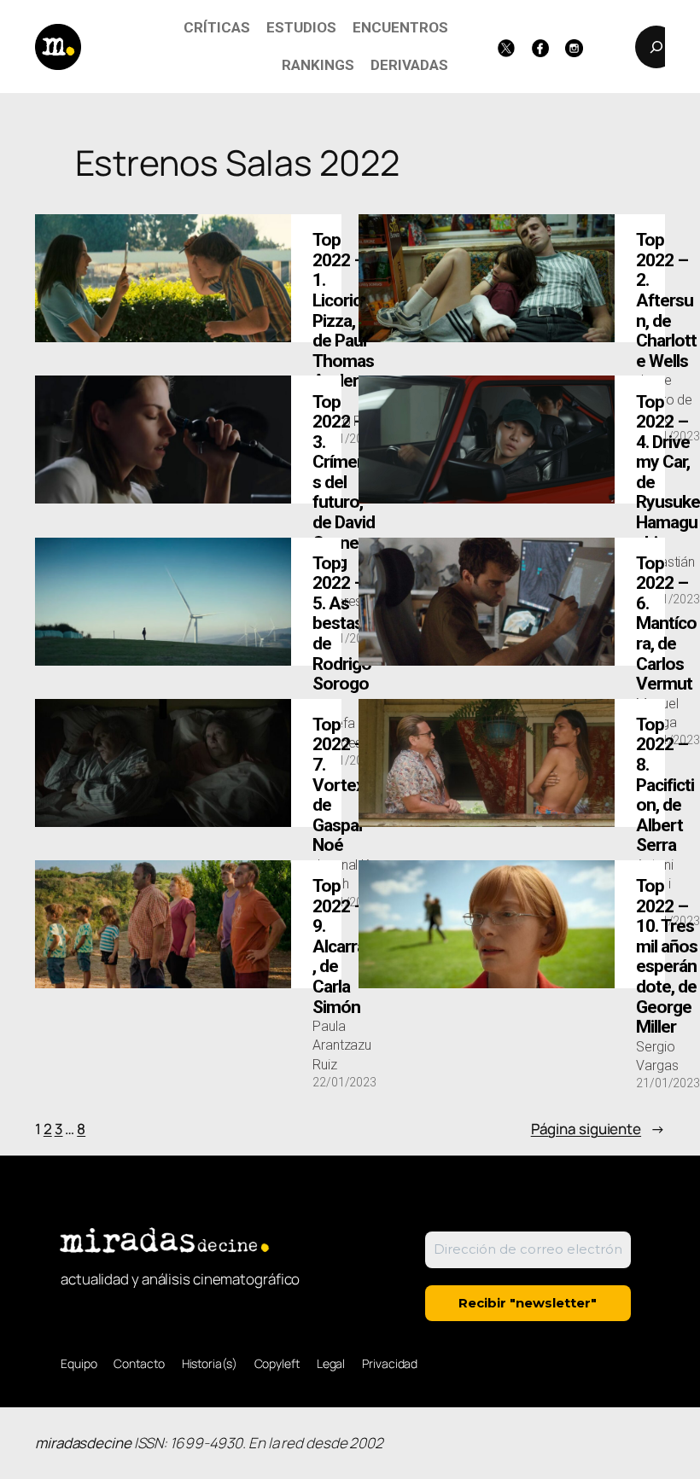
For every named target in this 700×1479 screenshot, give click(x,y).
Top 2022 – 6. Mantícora (666, 624)
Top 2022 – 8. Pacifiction (665, 785)
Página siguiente (598, 1128)
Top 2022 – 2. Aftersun (666, 300)
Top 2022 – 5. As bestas (341, 634)
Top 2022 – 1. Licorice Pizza (343, 320)
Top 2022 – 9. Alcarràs (343, 946)
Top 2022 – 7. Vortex (340, 785)
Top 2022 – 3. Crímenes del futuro (344, 483)
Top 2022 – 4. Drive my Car (668, 473)
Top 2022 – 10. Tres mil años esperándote (666, 956)
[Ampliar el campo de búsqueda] (656, 47)
